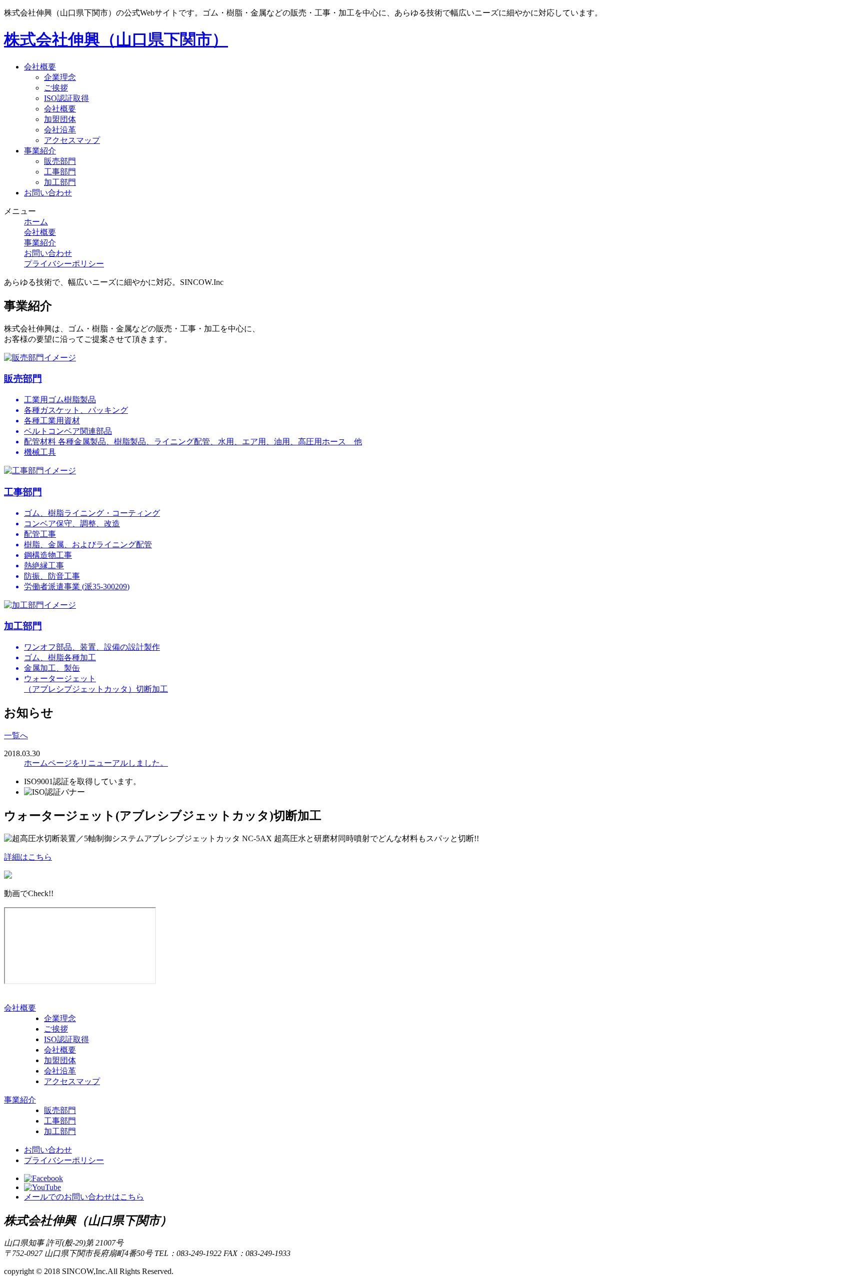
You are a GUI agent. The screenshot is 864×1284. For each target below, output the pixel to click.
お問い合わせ (48, 192)
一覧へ (16, 735)
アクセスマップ (72, 140)
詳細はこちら (28, 857)
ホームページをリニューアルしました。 (96, 763)
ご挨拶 (56, 87)
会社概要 (40, 66)
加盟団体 (60, 119)
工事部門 (60, 171)
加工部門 (60, 182)
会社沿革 (60, 129)
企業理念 (60, 77)
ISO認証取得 (66, 98)
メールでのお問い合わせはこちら (84, 1197)
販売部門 (60, 161)
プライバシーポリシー (64, 263)
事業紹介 (40, 150)
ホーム (36, 221)
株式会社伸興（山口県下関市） (116, 39)
